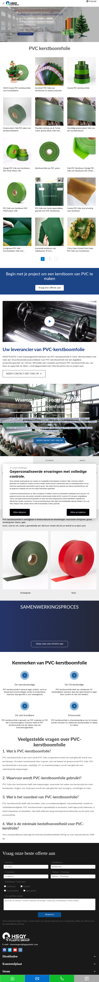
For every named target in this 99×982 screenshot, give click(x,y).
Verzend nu (49, 914)
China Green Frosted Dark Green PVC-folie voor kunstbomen (80, 250)
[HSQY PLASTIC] (16, 936)
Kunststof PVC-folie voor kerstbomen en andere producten (48, 89)
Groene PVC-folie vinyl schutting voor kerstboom (80, 210)
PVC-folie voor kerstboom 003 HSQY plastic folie (15, 210)
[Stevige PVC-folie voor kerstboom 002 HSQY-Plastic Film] (17, 151)
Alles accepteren (78, 512)
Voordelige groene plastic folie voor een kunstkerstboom (81, 129)
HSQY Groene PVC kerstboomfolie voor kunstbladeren (16, 89)
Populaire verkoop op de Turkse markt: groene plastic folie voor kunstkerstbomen (47, 129)
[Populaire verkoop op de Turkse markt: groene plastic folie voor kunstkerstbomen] (49, 111)
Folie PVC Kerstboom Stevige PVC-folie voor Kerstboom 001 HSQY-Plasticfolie (81, 169)
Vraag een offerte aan (49, 288)
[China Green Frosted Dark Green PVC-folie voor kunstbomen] (81, 232)
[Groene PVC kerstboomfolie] (81, 71)
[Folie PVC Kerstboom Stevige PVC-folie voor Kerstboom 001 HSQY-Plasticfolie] (81, 151)
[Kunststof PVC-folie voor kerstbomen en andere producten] (49, 71)
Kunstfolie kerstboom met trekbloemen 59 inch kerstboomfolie (45, 250)
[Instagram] (20, 950)
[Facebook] (4, 950)
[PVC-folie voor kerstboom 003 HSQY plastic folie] (17, 191)
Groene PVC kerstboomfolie (78, 88)
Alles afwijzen (19, 512)
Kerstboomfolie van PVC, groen (47, 168)
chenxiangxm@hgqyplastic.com (24, 944)
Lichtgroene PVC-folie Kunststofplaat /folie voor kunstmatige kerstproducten (14, 250)
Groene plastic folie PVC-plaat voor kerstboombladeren (17, 129)
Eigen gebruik (30, 891)
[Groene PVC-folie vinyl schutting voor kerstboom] (81, 191)
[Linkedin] (10, 950)
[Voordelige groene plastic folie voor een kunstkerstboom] (81, 111)
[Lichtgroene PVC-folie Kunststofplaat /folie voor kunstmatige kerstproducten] (17, 232)
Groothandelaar (12, 891)
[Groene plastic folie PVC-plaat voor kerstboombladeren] (17, 111)
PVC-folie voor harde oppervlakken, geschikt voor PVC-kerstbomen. (49, 210)
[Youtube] (15, 950)
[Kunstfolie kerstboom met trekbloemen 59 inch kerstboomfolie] (49, 232)
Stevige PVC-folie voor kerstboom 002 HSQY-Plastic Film (16, 169)
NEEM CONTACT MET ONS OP (22, 374)
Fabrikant (26, 887)
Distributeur (11, 887)
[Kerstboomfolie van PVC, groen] (49, 151)
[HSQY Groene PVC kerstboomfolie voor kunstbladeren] (17, 71)
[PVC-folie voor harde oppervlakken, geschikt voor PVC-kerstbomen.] (49, 196)
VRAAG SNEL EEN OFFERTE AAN (49, 644)
